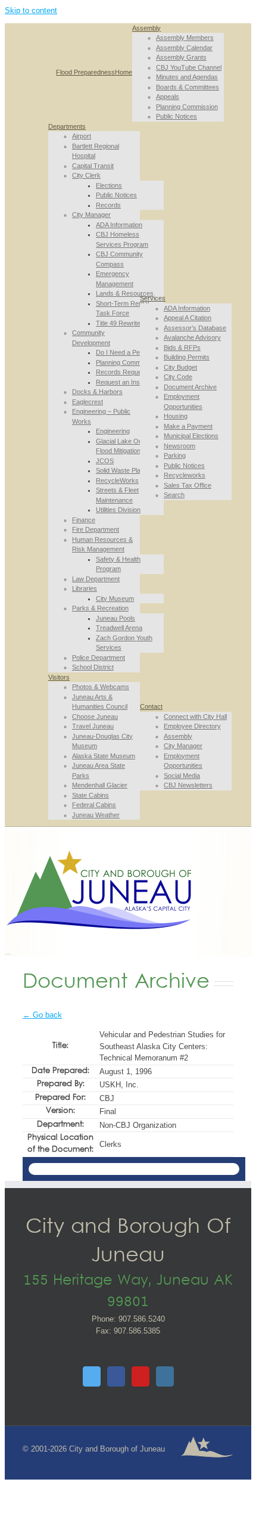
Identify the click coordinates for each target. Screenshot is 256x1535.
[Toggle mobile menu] (8, 950)
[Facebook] (116, 1376)
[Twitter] (92, 1376)
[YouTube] (140, 1376)
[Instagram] (165, 1376)
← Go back (42, 1014)
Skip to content (31, 10)
